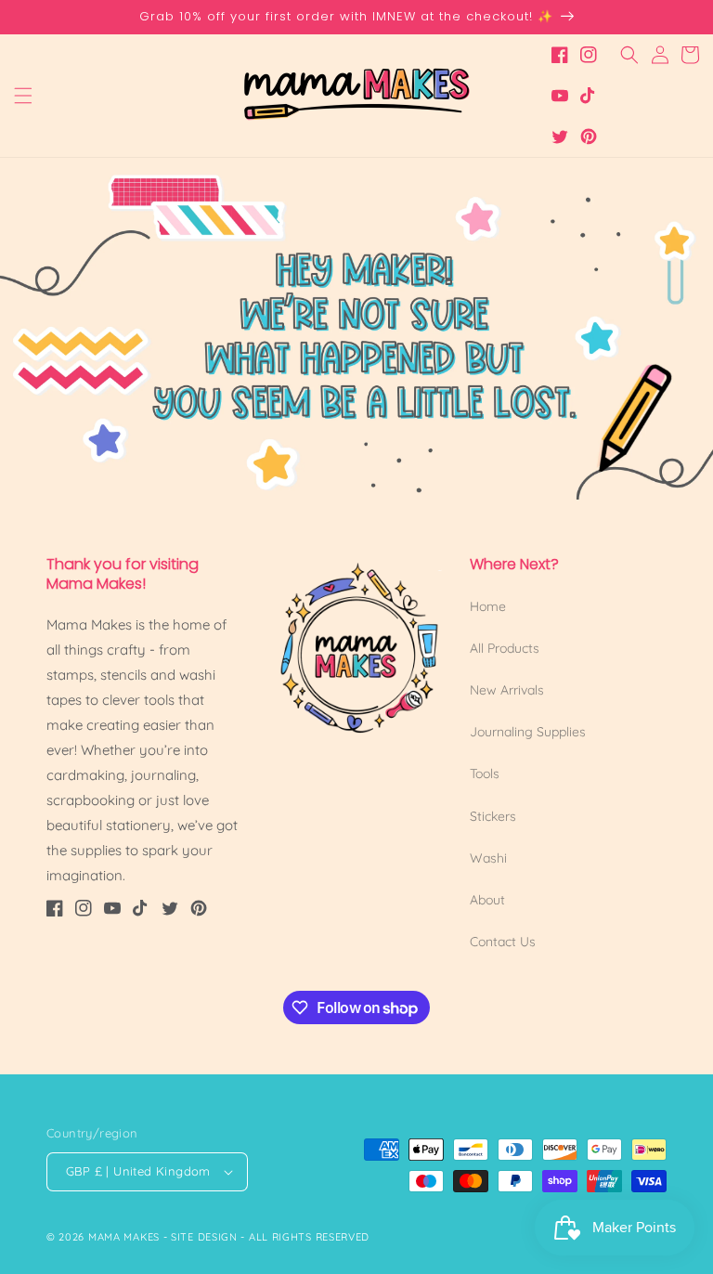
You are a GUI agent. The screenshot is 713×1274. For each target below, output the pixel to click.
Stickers (493, 816)
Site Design (204, 1236)
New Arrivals (507, 690)
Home (488, 606)
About (487, 899)
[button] (23, 95)
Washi (488, 858)
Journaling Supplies (528, 731)
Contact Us (503, 941)
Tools (484, 773)
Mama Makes (124, 1236)
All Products (504, 648)
